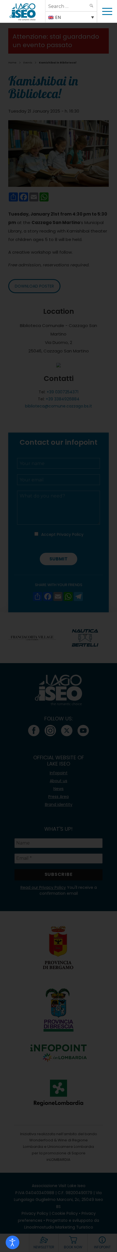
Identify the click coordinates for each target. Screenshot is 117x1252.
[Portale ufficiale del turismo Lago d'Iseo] (22, 11)
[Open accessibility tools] (12, 1242)
